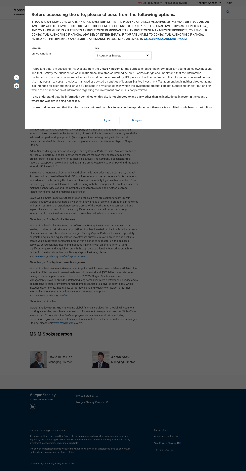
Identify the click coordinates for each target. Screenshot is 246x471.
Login (229, 3)
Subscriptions (161, 430)
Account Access (207, 3)
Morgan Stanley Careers (90, 402)
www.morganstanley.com (67, 323)
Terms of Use (161, 449)
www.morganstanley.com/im (51, 295)
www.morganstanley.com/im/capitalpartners (60, 256)
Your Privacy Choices (165, 443)
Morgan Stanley (85, 395)
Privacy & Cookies (164, 436)
